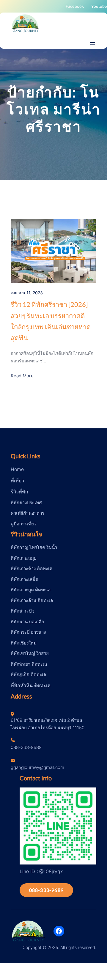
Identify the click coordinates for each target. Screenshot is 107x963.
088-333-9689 (46, 890)
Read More (22, 376)
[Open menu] (92, 43)
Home (17, 469)
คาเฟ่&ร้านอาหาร (27, 513)
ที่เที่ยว (17, 481)
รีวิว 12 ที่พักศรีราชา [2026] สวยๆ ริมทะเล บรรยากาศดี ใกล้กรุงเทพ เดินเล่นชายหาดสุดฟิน (51, 321)
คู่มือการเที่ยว (23, 524)
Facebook (75, 6)
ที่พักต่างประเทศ (26, 502)
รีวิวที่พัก (19, 492)
